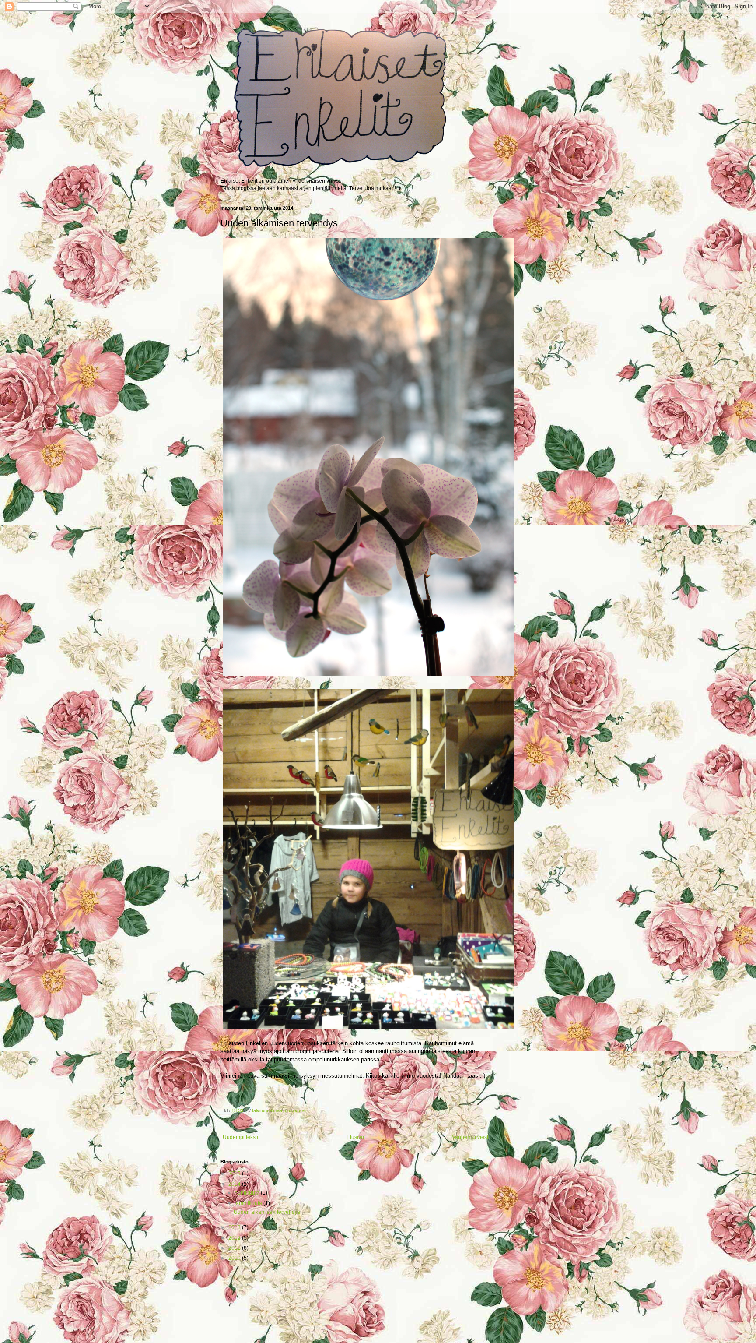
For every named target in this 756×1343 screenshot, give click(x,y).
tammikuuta (248, 1203)
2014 (235, 1184)
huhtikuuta (247, 1193)
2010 (235, 1258)
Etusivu (355, 1137)
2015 (235, 1173)
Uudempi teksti (240, 1137)
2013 (235, 1227)
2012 (235, 1238)
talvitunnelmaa (267, 1110)
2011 (235, 1248)
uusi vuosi (295, 1110)
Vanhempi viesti (471, 1137)
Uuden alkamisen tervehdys (267, 1212)
